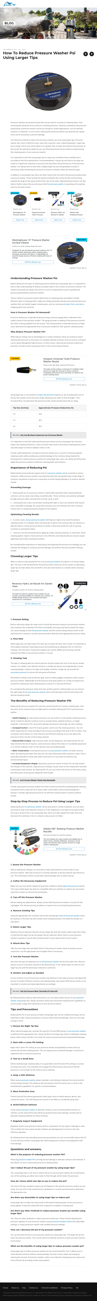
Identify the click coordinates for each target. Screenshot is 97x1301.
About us (15, 1288)
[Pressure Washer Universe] (9, 4)
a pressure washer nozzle (61, 1222)
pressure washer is (58, 184)
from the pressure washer (69, 916)
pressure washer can (56, 473)
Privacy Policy (66, 1288)
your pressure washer (59, 751)
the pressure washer (40, 631)
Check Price (20, 220)
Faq (23, 1288)
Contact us (33, 1288)
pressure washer (53, 562)
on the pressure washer (49, 962)
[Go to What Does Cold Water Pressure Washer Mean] (91, 54)
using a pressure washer (35, 520)
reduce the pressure (46, 395)
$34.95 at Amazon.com (33, 604)
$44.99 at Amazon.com (33, 262)
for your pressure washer (35, 692)
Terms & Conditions (49, 1288)
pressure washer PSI (27, 1160)
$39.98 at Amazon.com (64, 379)
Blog (24, 49)
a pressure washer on (29, 1110)
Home (5, 1288)
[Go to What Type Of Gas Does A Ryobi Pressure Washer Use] (85, 54)
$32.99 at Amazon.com (64, 849)
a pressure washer (27, 1080)
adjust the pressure (70, 886)
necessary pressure (19, 672)
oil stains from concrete (72, 304)
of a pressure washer (32, 807)
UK (77, 1288)
